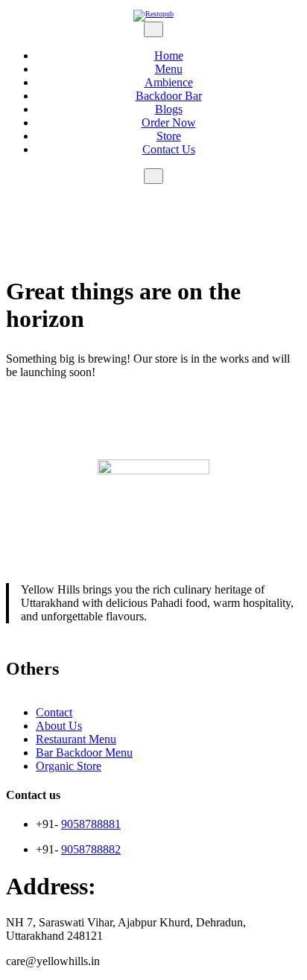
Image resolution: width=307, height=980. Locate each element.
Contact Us (168, 149)
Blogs (169, 109)
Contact (54, 712)
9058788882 (91, 849)
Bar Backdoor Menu (84, 752)
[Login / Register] (153, 190)
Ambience (169, 82)
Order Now (169, 122)
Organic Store (68, 766)
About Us (59, 725)
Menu (169, 69)
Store (168, 136)
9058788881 (91, 824)
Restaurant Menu (76, 739)
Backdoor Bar (169, 95)
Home (168, 55)
